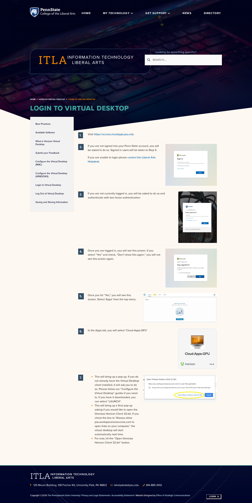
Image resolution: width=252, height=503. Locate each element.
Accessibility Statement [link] (123, 495)
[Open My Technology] (131, 13)
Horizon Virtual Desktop (52, 99)
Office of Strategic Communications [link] (173, 495)
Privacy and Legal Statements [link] (96, 495)
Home (32, 99)
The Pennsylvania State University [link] (64, 495)
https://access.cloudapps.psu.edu (114, 134)
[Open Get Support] (169, 13)
